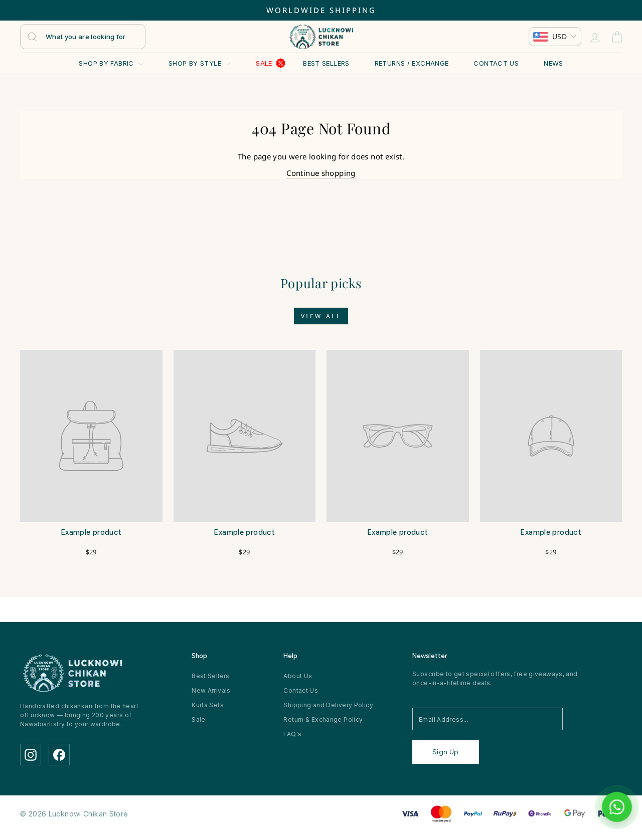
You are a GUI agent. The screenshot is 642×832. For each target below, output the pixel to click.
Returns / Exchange (412, 63)
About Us (297, 676)
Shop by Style (196, 63)
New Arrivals (211, 690)
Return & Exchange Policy (323, 719)
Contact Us (496, 63)
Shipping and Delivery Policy (328, 705)
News (553, 63)
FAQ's (292, 734)
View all (321, 316)
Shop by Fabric (107, 63)
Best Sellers (326, 63)
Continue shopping (320, 173)
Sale (264, 63)
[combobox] (82, 36)
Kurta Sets (208, 705)
